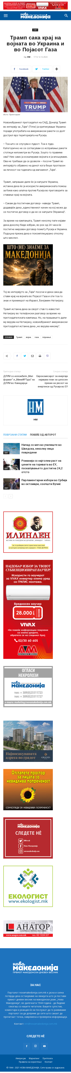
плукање (46, 337)
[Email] (32, 356)
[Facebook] (17, 356)
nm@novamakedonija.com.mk (41, 1023)
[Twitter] (24, 356)
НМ (28, 57)
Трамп (19, 337)
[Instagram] (35, 1046)
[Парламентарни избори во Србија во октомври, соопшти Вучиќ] (11, 484)
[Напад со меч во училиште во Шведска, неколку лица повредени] (11, 448)
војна (28, 337)
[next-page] (11, 496)
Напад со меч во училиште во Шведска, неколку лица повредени (41, 448)
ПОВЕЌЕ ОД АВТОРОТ (43, 434)
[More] (56, 69)
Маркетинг (34, 1058)
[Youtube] (44, 1046)
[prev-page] (5, 496)
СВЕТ (35, 30)
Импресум (21, 1058)
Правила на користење (30, 1061)
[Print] (39, 356)
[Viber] (47, 356)
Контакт (48, 1061)
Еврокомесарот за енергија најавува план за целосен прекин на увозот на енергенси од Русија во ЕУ (52, 381)
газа (37, 337)
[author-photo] (35, 414)
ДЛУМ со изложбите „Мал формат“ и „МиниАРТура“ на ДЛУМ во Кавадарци (19, 380)
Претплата (48, 1058)
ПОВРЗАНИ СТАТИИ (15, 434)
